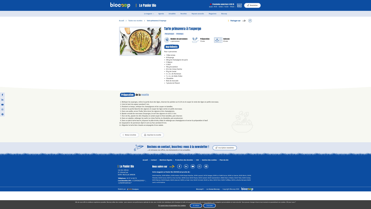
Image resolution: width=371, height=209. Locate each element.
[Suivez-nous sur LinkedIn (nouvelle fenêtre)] (2, 99)
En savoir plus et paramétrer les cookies (172, 205)
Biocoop (224, 14)
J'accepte (209, 205)
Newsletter (254, 5)
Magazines (212, 14)
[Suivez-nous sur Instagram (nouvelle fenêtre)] (2, 109)
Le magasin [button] (148, 14)
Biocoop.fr (200, 189)
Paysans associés (198, 14)
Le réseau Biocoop (213, 189)
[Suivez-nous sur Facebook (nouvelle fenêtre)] (2, 94)
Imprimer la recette (154, 135)
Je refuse (196, 205)
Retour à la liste (130, 135)
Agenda (161, 14)
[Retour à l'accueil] (120, 5)
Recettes (183, 14)
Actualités (172, 14)
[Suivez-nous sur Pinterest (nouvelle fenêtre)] (2, 114)
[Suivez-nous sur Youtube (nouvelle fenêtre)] (2, 104)
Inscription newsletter (226, 148)
